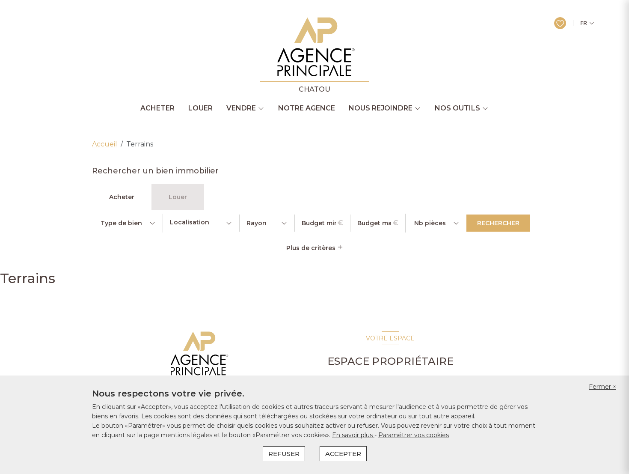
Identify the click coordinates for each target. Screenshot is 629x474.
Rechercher (498, 223)
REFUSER (284, 454)
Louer (200, 108)
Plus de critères (311, 248)
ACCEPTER (343, 454)
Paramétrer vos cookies (413, 435)
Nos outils (457, 108)
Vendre (241, 108)
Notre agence (306, 108)
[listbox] (127, 223)
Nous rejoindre (380, 108)
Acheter (157, 108)
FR (583, 23)
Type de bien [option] (121, 223)
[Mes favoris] (560, 23)
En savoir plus (353, 435)
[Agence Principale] (198, 353)
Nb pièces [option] (430, 223)
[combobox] (201, 223)
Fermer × (602, 387)
